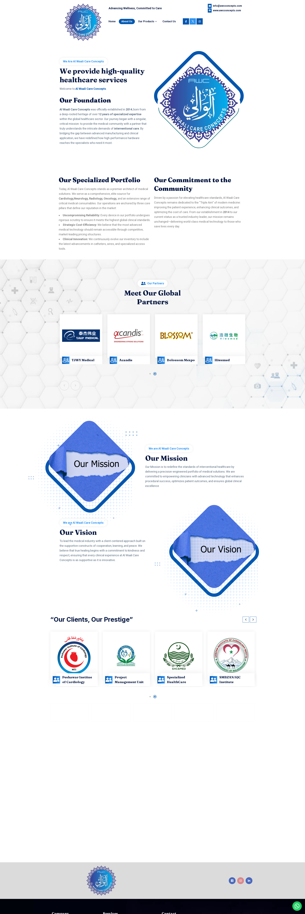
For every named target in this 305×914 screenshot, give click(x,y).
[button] (150, 373)
